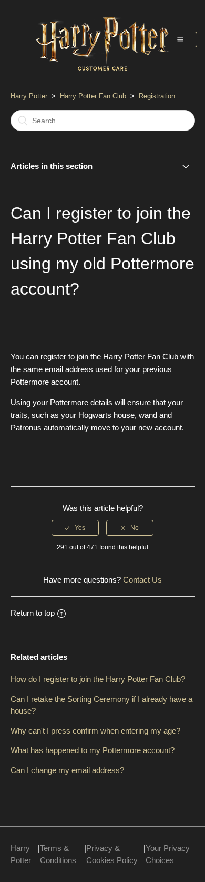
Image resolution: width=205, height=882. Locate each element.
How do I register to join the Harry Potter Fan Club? (98, 679)
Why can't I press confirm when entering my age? (95, 730)
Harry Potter (29, 96)
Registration (157, 96)
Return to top (33, 612)
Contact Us (142, 579)
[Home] (102, 75)
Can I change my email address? (67, 770)
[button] (180, 39)
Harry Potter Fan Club (94, 96)
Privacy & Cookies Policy (112, 854)
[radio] (75, 528)
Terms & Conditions (58, 854)
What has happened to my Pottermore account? (93, 750)
